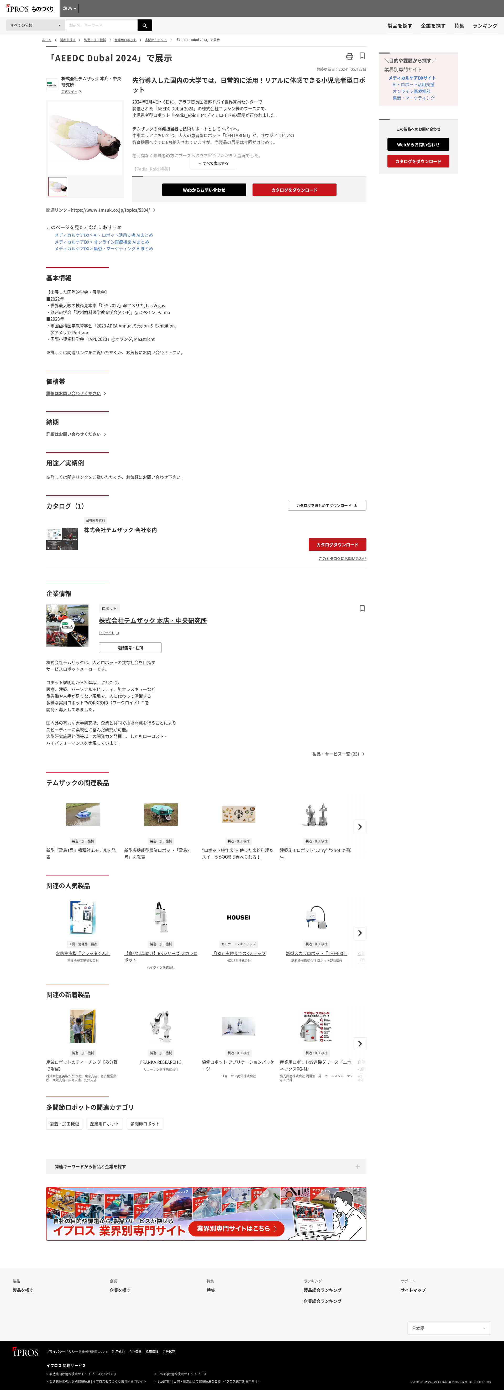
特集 (459, 25)
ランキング (485, 25)
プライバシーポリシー (62, 1352)
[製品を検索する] (145, 25)
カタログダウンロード (338, 544)
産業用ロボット (104, 1123)
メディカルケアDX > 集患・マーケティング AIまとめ (104, 248)
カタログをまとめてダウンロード (323, 505)
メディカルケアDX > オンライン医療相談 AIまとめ (102, 242)
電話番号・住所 (130, 647)
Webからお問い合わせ (204, 190)
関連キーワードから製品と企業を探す (90, 1166)
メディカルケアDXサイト (412, 78)
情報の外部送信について (93, 1351)
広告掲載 (168, 1352)
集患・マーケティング (414, 98)
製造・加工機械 (64, 1123)
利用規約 (118, 1352)
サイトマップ (413, 1290)
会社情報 (135, 1352)
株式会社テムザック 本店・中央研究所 (91, 81)
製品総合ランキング (323, 1290)
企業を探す (433, 25)
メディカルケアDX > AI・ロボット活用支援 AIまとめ (104, 235)
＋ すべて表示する (213, 163)
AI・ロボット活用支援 (413, 84)
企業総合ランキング (323, 1301)
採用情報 (152, 1352)
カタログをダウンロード (294, 190)
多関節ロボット (145, 1123)
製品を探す (400, 25)
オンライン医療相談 (411, 91)
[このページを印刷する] (349, 56)
